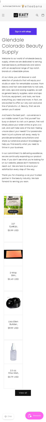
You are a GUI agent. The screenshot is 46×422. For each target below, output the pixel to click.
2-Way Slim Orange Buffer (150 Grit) (13, 274)
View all (23, 393)
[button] (3, 15)
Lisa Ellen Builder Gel (13, 323)
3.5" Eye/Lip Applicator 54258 (13, 225)
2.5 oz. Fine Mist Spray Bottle (13, 372)
